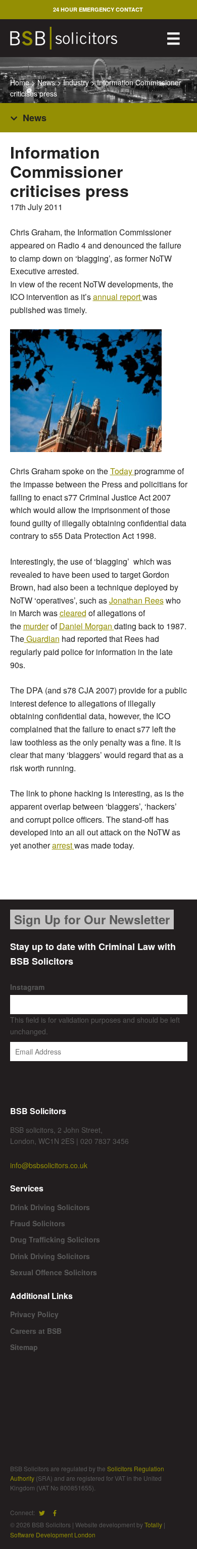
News (46, 82)
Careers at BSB (36, 1331)
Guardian (42, 638)
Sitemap (24, 1347)
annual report (117, 297)
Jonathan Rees (136, 600)
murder (35, 626)
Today (122, 471)
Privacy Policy (34, 1314)
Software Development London (52, 1534)
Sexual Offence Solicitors (53, 1272)
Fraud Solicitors (37, 1223)
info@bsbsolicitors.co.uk (48, 1165)
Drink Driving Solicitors (50, 1207)
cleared (73, 613)
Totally (153, 1524)
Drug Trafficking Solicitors (55, 1239)
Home (19, 82)
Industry (76, 82)
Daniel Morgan (86, 626)
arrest (63, 845)
